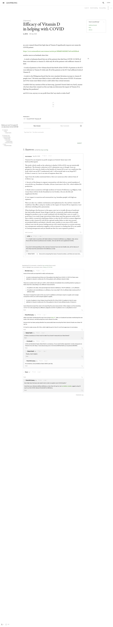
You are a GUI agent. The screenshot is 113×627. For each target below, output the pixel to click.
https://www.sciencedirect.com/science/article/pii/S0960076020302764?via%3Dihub (51, 51)
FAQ (90, 27)
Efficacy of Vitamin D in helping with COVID (10, 126)
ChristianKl (29, 341)
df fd (26, 34)
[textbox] (51, 134)
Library (90, 30)
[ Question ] (27, 21)
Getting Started (93, 25)
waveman (28, 156)
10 (8, 624)
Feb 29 (53, 317)
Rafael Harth (29, 333)
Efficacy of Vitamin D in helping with (43, 27)
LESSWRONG (11, 3)
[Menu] (3, 3)
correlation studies (67, 386)
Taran (26, 372)
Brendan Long (28, 271)
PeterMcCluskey (29, 315)
